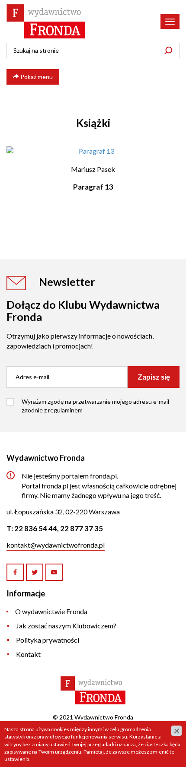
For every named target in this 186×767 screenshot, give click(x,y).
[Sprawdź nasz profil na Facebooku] (15, 572)
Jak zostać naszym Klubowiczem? (66, 625)
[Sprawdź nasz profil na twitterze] (34, 572)
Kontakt (28, 654)
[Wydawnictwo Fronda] (45, 21)
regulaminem (65, 410)
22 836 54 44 (35, 528)
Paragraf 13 (93, 186)
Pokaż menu (36, 76)
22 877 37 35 (81, 528)
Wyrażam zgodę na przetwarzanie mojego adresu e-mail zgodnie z (95, 406)
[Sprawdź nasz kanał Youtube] (54, 572)
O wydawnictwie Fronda (51, 611)
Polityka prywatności (47, 640)
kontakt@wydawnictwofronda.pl (55, 545)
